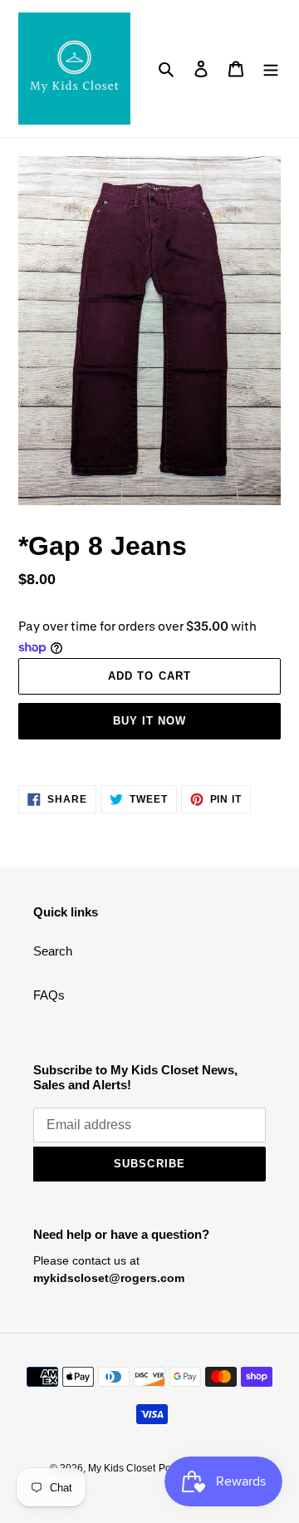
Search (52, 951)
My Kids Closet (121, 1468)
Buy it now (149, 721)
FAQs (49, 995)
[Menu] (270, 68)
